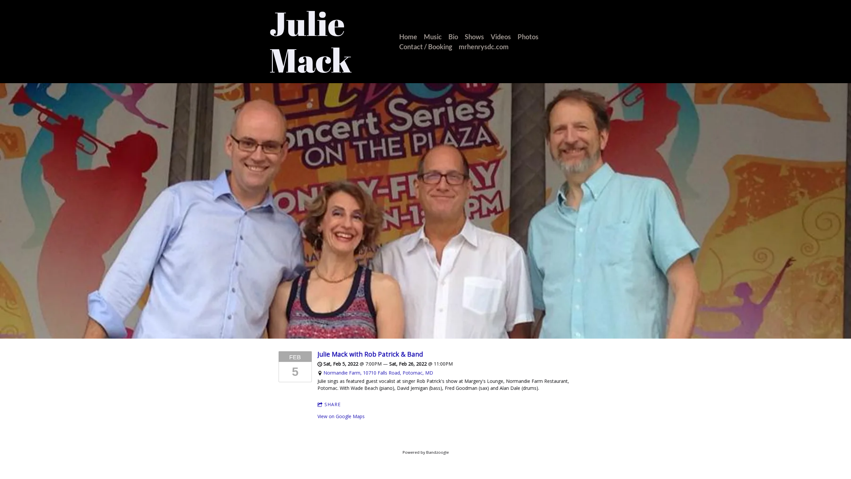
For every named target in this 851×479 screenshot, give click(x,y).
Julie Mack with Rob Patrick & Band (370, 354)
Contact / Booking (425, 47)
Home (408, 37)
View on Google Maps (341, 416)
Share (332, 404)
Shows (474, 37)
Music (433, 37)
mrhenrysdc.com (484, 47)
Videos (501, 37)
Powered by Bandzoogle (426, 452)
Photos (528, 37)
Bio (453, 37)
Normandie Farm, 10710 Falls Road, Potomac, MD (378, 373)
